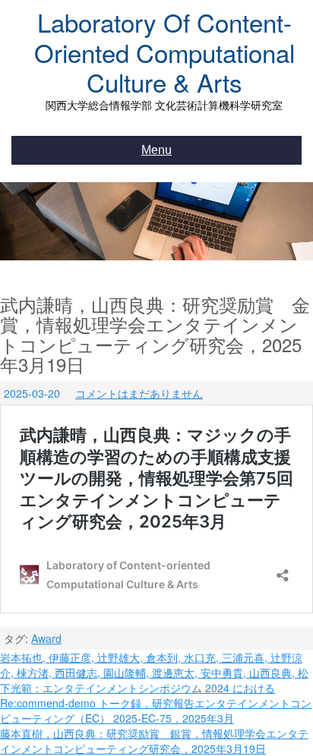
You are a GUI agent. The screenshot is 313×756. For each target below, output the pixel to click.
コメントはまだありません (139, 393)
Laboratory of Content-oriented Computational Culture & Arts (164, 51)
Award (46, 638)
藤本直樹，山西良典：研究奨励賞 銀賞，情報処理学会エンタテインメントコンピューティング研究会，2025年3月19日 (154, 741)
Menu (156, 149)
